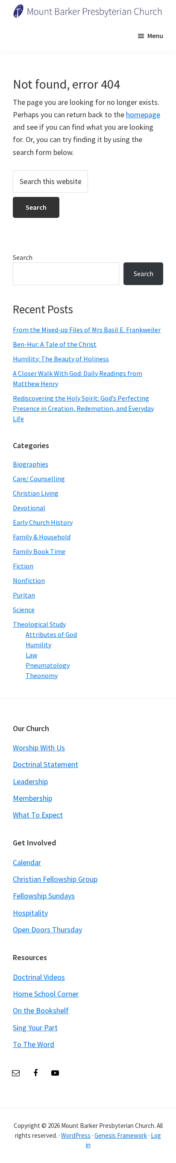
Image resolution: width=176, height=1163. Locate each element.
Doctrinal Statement (45, 764)
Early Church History (43, 522)
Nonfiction (29, 580)
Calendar (27, 862)
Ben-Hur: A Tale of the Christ (55, 344)
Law (31, 655)
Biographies (30, 464)
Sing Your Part (35, 1027)
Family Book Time (39, 551)
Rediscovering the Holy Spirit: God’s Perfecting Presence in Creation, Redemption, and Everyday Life (83, 408)
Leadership (30, 781)
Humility (38, 644)
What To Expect (38, 815)
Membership (32, 798)
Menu (155, 35)
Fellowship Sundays (44, 896)
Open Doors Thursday (47, 929)
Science (24, 609)
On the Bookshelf (41, 1010)
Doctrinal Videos (39, 977)
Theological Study (39, 624)
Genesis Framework (120, 1135)
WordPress (76, 1135)
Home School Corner (46, 994)
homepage (143, 114)
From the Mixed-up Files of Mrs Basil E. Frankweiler (87, 329)
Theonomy (42, 675)
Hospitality (30, 913)
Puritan (24, 595)
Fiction (23, 566)
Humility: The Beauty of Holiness (61, 358)
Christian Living (36, 493)
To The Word (33, 1044)
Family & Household (41, 536)
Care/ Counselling (39, 478)
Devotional (29, 507)
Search (22, 257)
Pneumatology (48, 665)
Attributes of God (51, 634)
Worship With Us (39, 748)
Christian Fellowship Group (55, 879)
